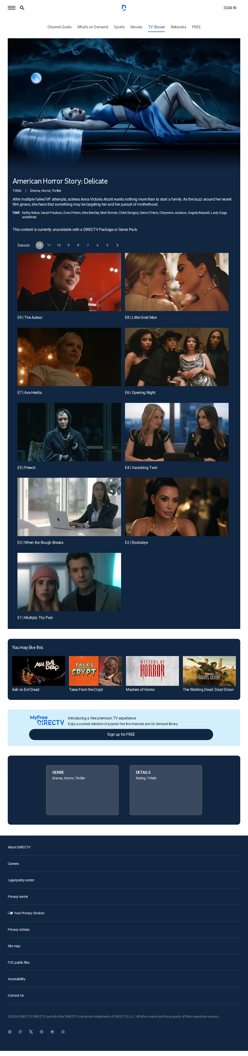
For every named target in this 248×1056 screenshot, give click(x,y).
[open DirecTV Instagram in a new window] (42, 1032)
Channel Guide (59, 27)
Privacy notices (19, 929)
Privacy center (18, 896)
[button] (12, 8)
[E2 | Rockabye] (177, 507)
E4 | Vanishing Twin (141, 467)
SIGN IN (230, 7)
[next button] (117, 245)
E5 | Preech (26, 467)
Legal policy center (21, 880)
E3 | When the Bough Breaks (40, 542)
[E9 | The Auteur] (69, 282)
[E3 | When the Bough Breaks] (69, 507)
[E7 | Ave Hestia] (69, 357)
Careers (13, 863)
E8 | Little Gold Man (141, 317)
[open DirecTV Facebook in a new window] (20, 1032)
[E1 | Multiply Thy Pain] (69, 582)
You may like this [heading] (27, 647)
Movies (136, 27)
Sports (119, 27)
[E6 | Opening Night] (177, 357)
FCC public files (19, 962)
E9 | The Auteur (29, 317)
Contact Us (16, 995)
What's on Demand (92, 27)
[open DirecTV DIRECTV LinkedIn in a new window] (10, 1032)
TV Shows (156, 27)
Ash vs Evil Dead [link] (25, 689)
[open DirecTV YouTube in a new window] (52, 1032)
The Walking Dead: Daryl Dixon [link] (208, 689)
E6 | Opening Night (140, 392)
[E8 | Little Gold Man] (177, 282)
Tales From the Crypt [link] (86, 689)
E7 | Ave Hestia (29, 392)
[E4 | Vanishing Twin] (177, 432)
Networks (178, 27)
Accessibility (16, 979)
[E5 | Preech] (69, 432)
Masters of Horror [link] (140, 689)
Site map (14, 946)
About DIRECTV (19, 847)
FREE (196, 27)
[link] (38, 671)
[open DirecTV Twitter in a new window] (31, 1032)
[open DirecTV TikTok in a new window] (63, 1032)
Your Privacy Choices (29, 913)
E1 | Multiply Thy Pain (35, 617)
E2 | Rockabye (136, 542)
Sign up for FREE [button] (121, 734)
